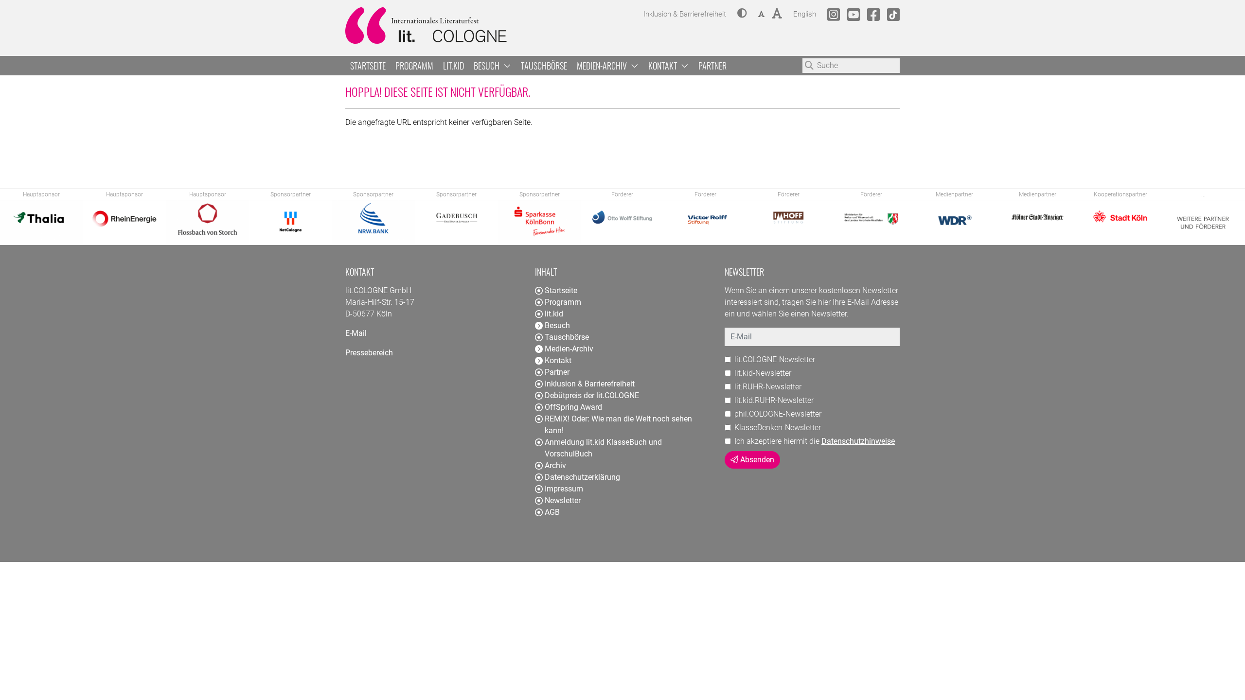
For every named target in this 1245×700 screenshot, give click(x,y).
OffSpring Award (573, 407)
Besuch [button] (487, 65)
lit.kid (453, 65)
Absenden (756, 459)
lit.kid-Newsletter (762, 373)
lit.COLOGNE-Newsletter (774, 359)
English (804, 13)
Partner (712, 65)
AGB (552, 512)
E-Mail (356, 333)
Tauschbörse (544, 65)
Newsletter (563, 500)
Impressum (564, 488)
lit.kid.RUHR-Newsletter (774, 400)
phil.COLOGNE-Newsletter (777, 414)
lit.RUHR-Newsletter (767, 386)
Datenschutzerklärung (582, 477)
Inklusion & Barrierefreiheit (590, 383)
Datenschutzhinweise (858, 441)
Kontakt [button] (663, 65)
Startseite (368, 65)
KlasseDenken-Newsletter (777, 427)
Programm (414, 65)
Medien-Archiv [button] (603, 65)
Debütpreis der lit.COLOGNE (592, 395)
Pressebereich (369, 352)
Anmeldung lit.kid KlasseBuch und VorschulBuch (603, 448)
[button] (742, 14)
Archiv (555, 465)
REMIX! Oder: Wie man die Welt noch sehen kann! (618, 424)
